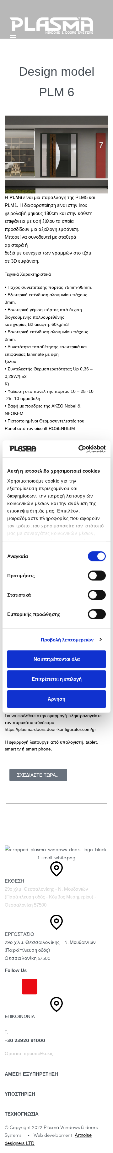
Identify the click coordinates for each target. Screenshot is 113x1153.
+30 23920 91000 (25, 1040)
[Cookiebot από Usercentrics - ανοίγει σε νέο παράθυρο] (80, 449)
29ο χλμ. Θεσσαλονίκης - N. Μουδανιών (46, 889)
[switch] (97, 576)
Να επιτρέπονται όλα (57, 659)
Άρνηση (56, 699)
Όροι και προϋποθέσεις (29, 1053)
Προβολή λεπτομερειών (67, 639)
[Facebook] (12, 986)
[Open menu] (12, 37)
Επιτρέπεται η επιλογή (57, 679)
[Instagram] (29, 986)
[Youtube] (46, 986)
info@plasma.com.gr (26, 1024)
